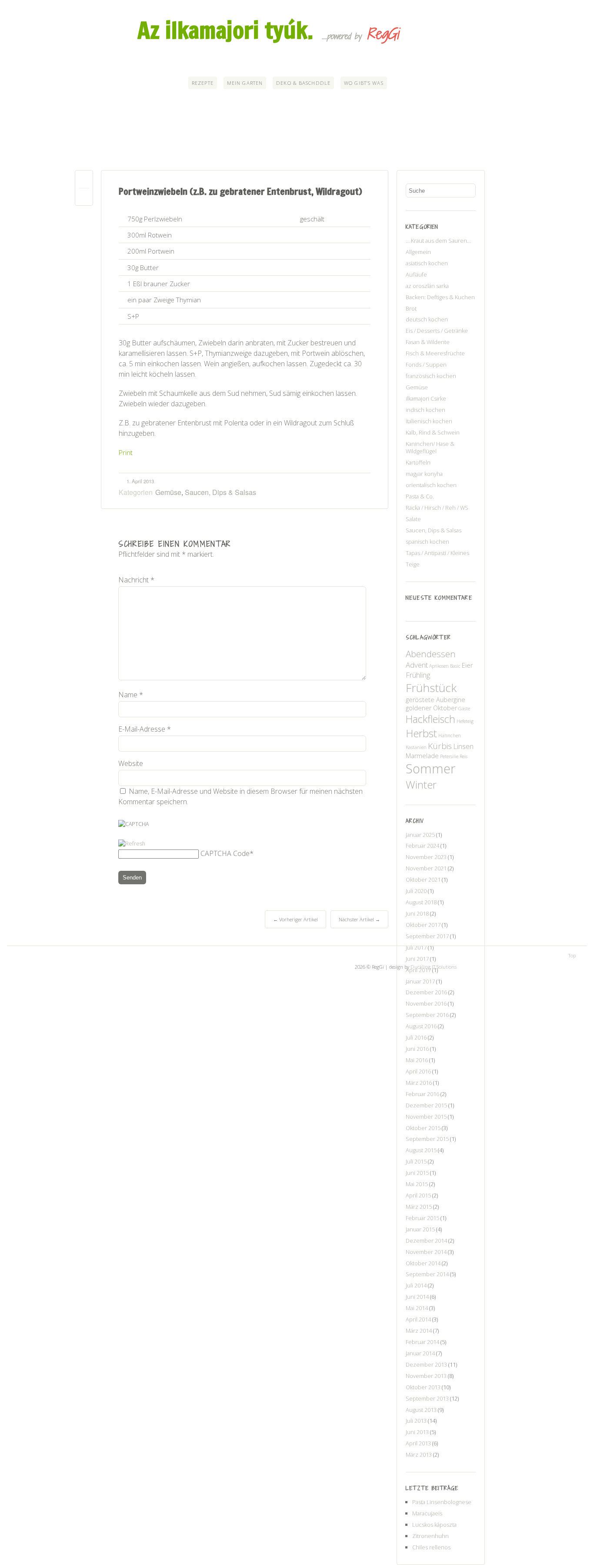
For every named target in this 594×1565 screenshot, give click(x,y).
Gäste (464, 709)
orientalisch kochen (431, 485)
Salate (413, 519)
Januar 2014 (420, 1353)
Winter (421, 784)
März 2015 (419, 1207)
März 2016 (419, 1083)
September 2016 (427, 1015)
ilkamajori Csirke (426, 398)
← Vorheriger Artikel (295, 919)
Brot (411, 308)
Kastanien (416, 747)
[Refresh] (131, 843)
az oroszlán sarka (427, 286)
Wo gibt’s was (364, 83)
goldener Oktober (431, 708)
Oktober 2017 (423, 925)
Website (130, 763)
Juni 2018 (417, 913)
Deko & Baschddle (303, 83)
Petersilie (449, 756)
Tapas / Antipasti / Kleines (437, 553)
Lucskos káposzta (434, 1524)
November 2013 (426, 1376)
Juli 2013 (416, 1421)
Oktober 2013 (423, 1387)
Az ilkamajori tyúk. (225, 30)
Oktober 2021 (423, 879)
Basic (455, 666)
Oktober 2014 (423, 1263)
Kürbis (440, 746)
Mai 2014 (417, 1308)
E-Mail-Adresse (144, 729)
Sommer (431, 768)
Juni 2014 (417, 1297)
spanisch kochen (427, 541)
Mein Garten (245, 83)
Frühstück (431, 688)
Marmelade (422, 756)
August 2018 (421, 902)
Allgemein (418, 252)
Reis (463, 756)
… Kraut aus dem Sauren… (438, 240)
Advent (417, 665)
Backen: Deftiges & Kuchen (440, 297)
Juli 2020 (416, 891)
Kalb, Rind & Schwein (433, 432)
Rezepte (203, 83)
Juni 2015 (417, 1173)
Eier (467, 665)
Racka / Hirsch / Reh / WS (437, 508)
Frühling (418, 675)
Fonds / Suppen (426, 364)
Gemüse (168, 492)
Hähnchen (449, 735)
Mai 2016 (417, 1060)
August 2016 (421, 1026)
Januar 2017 (420, 981)
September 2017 (427, 936)
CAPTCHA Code (225, 853)
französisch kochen (431, 376)
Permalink (84, 181)
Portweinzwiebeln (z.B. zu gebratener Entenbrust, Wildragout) (240, 191)
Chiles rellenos (431, 1547)
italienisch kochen (429, 421)
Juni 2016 (417, 1049)
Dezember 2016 (426, 992)
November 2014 (426, 1252)
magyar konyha (424, 474)
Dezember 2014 (426, 1240)
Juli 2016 (416, 1037)
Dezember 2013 (426, 1364)
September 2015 (427, 1139)
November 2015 (426, 1116)
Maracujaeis (427, 1513)
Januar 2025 (420, 835)
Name (130, 694)
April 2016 (418, 1071)
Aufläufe (416, 274)
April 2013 (418, 1443)
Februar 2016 (422, 1094)
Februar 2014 (422, 1342)
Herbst (421, 733)
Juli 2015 (416, 1161)
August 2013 (421, 1410)
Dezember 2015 (426, 1105)
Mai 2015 (417, 1184)
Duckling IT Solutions (433, 966)
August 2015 (421, 1150)
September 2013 (427, 1398)
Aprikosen (439, 666)
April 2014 (418, 1319)
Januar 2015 (420, 1229)
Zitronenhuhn (430, 1536)
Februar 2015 (422, 1218)
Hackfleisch (430, 719)
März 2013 (419, 1454)
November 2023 (426, 857)
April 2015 (418, 1195)
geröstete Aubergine (435, 700)
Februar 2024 (422, 845)
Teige (413, 564)
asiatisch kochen (427, 263)
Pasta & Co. (420, 496)
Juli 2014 (416, 1285)
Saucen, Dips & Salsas (220, 492)
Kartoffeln (418, 462)
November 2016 (426, 1003)
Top (572, 955)
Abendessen (431, 654)
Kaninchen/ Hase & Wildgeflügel (430, 447)
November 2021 (426, 868)
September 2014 (427, 1274)
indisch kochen (425, 410)
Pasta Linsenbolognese (441, 1502)
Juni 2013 (417, 1432)
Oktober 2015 (423, 1128)
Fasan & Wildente (428, 342)
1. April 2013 (140, 481)
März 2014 (419, 1330)
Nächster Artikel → (359, 919)
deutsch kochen (427, 319)
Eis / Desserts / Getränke (437, 330)
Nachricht (136, 580)
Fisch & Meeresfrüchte (435, 353)
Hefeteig (465, 721)
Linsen (463, 746)
